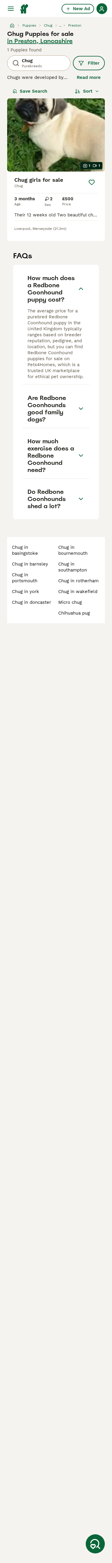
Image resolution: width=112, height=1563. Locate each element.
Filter (93, 63)
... (60, 25)
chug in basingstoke (25, 550)
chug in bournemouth (73, 550)
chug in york (25, 591)
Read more (89, 77)
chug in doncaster (31, 602)
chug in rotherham (78, 580)
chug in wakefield (77, 591)
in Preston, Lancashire (40, 41)
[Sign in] (101, 8)
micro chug (70, 602)
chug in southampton (72, 567)
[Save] (92, 182)
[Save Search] (95, 1543)
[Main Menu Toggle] (11, 9)
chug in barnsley (30, 564)
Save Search (33, 91)
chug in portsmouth (24, 577)
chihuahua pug (74, 613)
